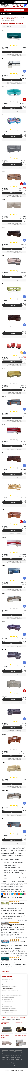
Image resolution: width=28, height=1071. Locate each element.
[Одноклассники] (4, 894)
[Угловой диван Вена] (14, 64)
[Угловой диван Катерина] (14, 487)
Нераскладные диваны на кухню (8, 982)
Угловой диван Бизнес (16, 903)
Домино (4, 143)
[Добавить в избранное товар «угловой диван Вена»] (25, 80)
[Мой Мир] (17, 894)
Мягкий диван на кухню (7, 999)
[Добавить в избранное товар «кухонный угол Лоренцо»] (25, 699)
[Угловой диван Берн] (14, 459)
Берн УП (4, 311)
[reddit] (19, 894)
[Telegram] (11, 894)
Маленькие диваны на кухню (8, 997)
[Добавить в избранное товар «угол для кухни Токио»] (25, 784)
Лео (3, 30)
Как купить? (5, 1050)
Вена (3, 58)
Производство (17, 1055)
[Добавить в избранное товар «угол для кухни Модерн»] (25, 531)
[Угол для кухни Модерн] (14, 515)
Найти (22, 10)
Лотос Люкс (5, 649)
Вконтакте (19, 1059)
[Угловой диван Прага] (14, 233)
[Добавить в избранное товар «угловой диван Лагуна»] (25, 390)
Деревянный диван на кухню (8, 992)
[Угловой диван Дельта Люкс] (14, 796)
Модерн (4, 509)
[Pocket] (24, 894)
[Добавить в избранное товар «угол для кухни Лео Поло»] (25, 108)
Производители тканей (8, 1052)
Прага (3, 227)
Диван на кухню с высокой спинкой (9, 1008)
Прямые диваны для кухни (7, 984)
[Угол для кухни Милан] (14, 430)
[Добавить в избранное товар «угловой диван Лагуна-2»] (25, 136)
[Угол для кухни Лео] (14, 36)
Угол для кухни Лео (15, 959)
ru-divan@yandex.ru (10, 1059)
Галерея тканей (6, 1057)
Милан (3, 424)
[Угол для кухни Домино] (14, 149)
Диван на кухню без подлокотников (9, 986)
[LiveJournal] (23, 894)
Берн (3, 452)
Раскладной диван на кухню (8, 1001)
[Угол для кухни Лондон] (14, 543)
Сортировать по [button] (7, 26)
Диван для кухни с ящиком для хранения (10, 993)
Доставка (11, 1050)
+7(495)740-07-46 (21, 5)
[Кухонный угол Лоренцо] (14, 684)
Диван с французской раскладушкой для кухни (11, 995)
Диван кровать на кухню (7, 1006)
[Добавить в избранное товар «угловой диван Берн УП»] (25, 333)
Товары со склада (15, 1057)
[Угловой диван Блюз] (14, 346)
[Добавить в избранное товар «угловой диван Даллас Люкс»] (25, 840)
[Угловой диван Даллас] (14, 402)
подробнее (12, 52)
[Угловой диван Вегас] (14, 627)
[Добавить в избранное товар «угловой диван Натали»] (25, 587)
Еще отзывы (5, 971)
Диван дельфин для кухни (7, 979)
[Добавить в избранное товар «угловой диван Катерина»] (25, 502)
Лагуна (3, 368)
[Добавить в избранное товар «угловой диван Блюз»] (25, 362)
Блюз (3, 340)
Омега (3, 199)
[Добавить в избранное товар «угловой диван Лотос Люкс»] (25, 671)
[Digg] (2, 896)
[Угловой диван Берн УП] (14, 318)
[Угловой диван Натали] (14, 571)
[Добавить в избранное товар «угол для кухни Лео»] (25, 52)
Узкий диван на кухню (6, 1004)
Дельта (3, 593)
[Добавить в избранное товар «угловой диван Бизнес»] (25, 305)
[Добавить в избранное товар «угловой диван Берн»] (25, 474)
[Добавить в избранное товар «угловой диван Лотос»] (25, 728)
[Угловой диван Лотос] (14, 712)
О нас (16, 1050)
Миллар (4, 734)
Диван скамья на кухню (7, 1013)
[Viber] (7, 894)
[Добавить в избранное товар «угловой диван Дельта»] (25, 615)
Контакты (11, 1053)
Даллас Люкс (5, 818)
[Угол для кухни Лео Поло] (14, 92)
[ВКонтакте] (2, 894)
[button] (7, 13)
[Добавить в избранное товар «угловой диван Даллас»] (25, 418)
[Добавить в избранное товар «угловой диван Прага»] (25, 249)
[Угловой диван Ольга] (14, 177)
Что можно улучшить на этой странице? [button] (14, 1017)
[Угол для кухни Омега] (14, 205)
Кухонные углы (5, 981)
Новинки (16, 1053)
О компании (5, 1053)
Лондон (4, 537)
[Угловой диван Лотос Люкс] (14, 656)
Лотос (3, 706)
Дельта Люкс (5, 790)
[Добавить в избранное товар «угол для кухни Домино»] (25, 165)
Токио (3, 762)
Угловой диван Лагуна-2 (17, 941)
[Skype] (13, 894)
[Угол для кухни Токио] (14, 768)
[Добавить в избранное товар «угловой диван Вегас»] (25, 643)
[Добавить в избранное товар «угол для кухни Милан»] (25, 446)
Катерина (4, 480)
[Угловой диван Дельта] (14, 599)
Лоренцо (4, 677)
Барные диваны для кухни (7, 1012)
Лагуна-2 (4, 114)
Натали (4, 565)
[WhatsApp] (9, 894)
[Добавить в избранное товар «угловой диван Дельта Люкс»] (25, 812)
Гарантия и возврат (7, 1055)
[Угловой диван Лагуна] (14, 374)
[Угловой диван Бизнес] (14, 290)
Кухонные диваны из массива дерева (9, 1010)
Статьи (20, 1050)
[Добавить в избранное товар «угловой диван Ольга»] (25, 193)
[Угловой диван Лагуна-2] (14, 121)
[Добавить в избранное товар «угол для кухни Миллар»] (25, 756)
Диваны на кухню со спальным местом (10, 990)
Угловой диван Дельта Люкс (16, 925)
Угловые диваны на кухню (7, 988)
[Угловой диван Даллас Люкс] (14, 824)
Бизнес (3, 283)
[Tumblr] (5, 894)
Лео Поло (4, 86)
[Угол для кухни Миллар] (14, 740)
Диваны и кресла (19, 1052)
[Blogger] (15, 894)
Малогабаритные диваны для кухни (9, 1003)
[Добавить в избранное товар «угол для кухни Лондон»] (25, 559)
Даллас (4, 396)
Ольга (3, 171)
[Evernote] (21, 894)
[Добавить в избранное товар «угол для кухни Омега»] (25, 221)
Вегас (3, 621)
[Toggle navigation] (3, 2)
